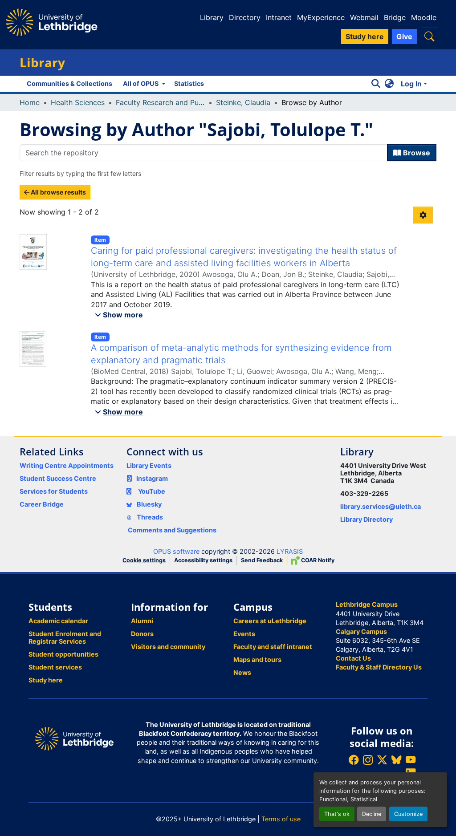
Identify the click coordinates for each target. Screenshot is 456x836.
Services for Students (54, 491)
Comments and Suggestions (172, 530)
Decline (371, 814)
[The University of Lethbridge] (74, 738)
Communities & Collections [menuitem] (69, 83)
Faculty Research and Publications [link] (160, 102)
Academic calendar (58, 621)
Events (244, 633)
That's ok (337, 814)
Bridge (395, 17)
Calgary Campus (361, 631)
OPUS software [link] (176, 551)
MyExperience (321, 17)
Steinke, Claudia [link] (243, 102)
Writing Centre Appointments (67, 465)
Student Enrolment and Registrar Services (64, 637)
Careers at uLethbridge (269, 621)
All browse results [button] (57, 192)
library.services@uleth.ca (380, 506)
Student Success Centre (58, 478)
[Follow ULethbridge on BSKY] (396, 759)
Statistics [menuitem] (189, 83)
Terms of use (281, 819)
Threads (149, 517)
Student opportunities (63, 654)
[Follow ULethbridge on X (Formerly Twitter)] (382, 759)
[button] (429, 36)
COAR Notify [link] (317, 560)
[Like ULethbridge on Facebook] (353, 759)
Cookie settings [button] (144, 560)
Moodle (423, 17)
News (242, 672)
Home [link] (30, 102)
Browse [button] (415, 152)
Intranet (279, 17)
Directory (245, 17)
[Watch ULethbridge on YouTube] (410, 759)
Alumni (142, 621)
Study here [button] (365, 36)
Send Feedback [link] (262, 560)
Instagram (152, 478)
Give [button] (404, 36)
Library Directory (366, 519)
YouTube (151, 491)
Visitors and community (168, 646)
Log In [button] (412, 83)
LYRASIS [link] (290, 551)
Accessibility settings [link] (203, 560)
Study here (45, 680)
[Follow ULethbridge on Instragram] (368, 759)
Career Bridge (42, 504)
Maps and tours (257, 659)
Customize (408, 814)
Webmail (364, 17)
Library (212, 17)
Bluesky (148, 504)
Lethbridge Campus (367, 604)
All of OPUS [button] (141, 83)
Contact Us (353, 658)
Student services (55, 667)
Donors (142, 633)
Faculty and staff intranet (272, 646)
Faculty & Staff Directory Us (379, 667)
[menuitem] (143, 83)
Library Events (148, 465)
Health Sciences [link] (78, 102)
